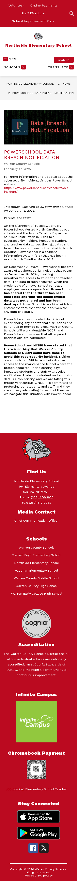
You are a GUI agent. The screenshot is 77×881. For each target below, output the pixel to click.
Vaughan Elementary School (36, 570)
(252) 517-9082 (40, 502)
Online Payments (44, 5)
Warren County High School (37, 586)
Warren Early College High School (36, 593)
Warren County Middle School (36, 578)
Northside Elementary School (30, 83)
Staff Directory (33, 13)
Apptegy (47, 875)
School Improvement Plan (33, 21)
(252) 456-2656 (42, 497)
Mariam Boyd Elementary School (36, 555)
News (67, 83)
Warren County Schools (36, 547)
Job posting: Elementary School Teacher (36, 789)
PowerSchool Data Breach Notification (43, 92)
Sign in (64, 60)
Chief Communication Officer (36, 520)
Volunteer (16, 5)
